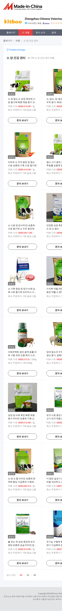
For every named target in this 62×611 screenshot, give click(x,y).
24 (21, 575)
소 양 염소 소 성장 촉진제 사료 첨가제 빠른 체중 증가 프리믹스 (22, 102)
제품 (27, 32)
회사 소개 (40, 32)
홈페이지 (10, 32)
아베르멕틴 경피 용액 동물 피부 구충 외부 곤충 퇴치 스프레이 (22, 355)
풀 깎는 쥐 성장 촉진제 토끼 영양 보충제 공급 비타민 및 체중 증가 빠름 (22, 545)
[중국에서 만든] (23, 6)
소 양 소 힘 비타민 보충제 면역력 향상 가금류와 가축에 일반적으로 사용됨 (22, 482)
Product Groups (17, 49)
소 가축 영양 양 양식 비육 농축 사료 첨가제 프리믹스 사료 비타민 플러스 (22, 292)
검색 (54, 32)
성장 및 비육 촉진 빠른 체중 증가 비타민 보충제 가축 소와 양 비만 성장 (22, 418)
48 (34, 574)
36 (28, 574)
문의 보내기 (22, 120)
